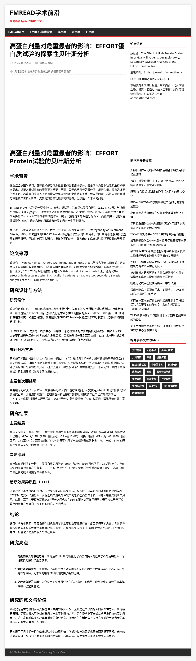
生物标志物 (138, 386)
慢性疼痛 (161, 357)
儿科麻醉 (136, 357)
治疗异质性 (33, 71)
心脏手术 (151, 350)
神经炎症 (166, 379)
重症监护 (45, 71)
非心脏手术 (157, 364)
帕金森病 (136, 379)
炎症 (149, 357)
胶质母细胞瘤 (164, 371)
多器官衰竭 (57, 71)
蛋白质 (67, 71)
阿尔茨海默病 (170, 386)
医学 (50, 63)
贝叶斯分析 (20, 71)
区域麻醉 (172, 364)
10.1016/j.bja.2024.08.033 (154, 79)
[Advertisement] (68, 114)
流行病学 (136, 350)
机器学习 (151, 379)
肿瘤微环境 (138, 393)
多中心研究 (167, 350)
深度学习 (153, 386)
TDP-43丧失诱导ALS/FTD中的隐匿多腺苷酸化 (157, 234)
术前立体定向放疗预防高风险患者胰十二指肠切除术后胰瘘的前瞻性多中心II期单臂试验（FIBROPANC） (157, 304)
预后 (149, 371)
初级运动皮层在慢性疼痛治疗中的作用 (153, 283)
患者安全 (136, 371)
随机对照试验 (139, 364)
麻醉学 (43, 63)
